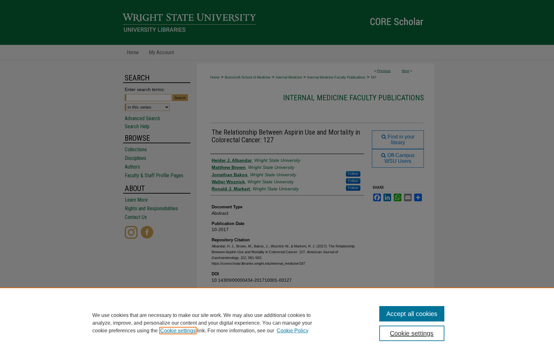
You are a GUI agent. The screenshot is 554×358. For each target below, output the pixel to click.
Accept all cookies (411, 313)
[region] (277, 322)
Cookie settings (178, 330)
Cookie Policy (292, 330)
